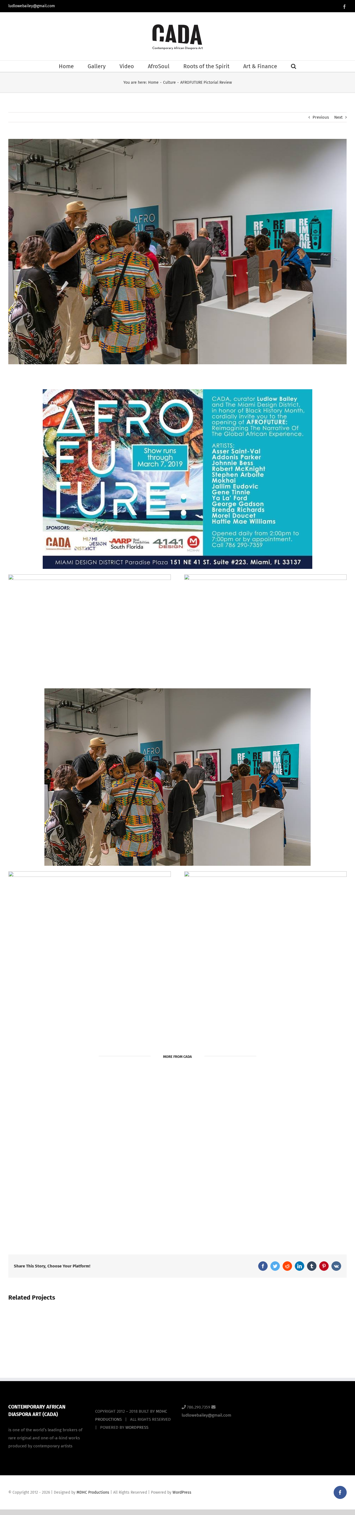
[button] (293, 66)
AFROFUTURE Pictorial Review (177, 1153)
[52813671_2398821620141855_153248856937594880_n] (265, 576)
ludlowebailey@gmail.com (31, 6)
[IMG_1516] (89, 873)
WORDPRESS (136, 1427)
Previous (321, 117)
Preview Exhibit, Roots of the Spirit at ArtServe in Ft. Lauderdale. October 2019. (67, 1173)
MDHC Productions (93, 1492)
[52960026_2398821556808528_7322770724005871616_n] (177, 690)
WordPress (182, 1492)
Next (338, 117)
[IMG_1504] (265, 873)
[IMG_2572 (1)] (177, 391)
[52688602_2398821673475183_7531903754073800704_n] (89, 576)
